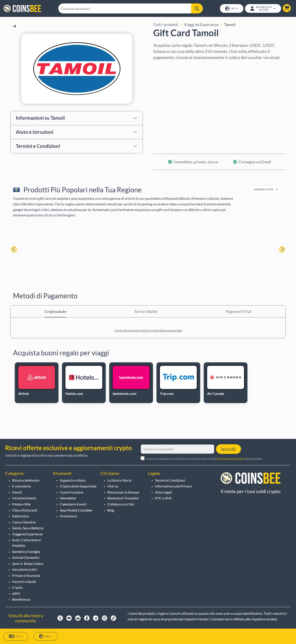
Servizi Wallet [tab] (146, 311)
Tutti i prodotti (165, 24)
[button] (287, 8)
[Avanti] (282, 249)
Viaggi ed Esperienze (201, 24)
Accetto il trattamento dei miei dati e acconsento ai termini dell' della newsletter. (204, 458)
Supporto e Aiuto (72, 480)
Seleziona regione (168, 66)
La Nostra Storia (119, 480)
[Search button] (197, 8)
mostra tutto (264, 189)
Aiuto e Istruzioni (34, 132)
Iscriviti (228, 449)
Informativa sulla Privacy (173, 486)
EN (233, 8)
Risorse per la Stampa (123, 492)
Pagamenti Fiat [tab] (238, 311)
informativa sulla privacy (230, 458)
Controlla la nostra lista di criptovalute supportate (148, 330)
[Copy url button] (14, 26)
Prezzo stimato (166, 103)
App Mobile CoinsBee (76, 510)
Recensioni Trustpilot (123, 498)
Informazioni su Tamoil (40, 118)
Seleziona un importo (171, 84)
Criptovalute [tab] (55, 311)
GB (47, 636)
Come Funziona (71, 492)
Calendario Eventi (73, 504)
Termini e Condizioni (38, 146)
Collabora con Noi (120, 504)
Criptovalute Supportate (78, 486)
